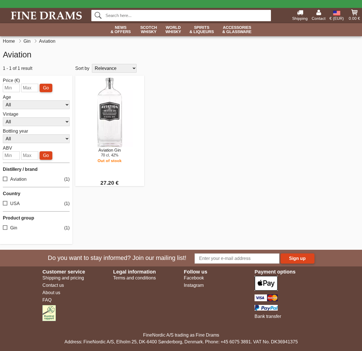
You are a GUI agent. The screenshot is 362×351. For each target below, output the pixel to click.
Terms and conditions (134, 277)
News (121, 29)
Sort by (82, 68)
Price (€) (11, 80)
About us (51, 292)
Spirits (201, 29)
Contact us (53, 285)
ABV (7, 148)
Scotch (148, 29)
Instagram (194, 285)
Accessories (236, 29)
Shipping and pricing (63, 277)
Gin (40, 227)
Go (46, 87)
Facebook (194, 277)
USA (40, 203)
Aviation (40, 179)
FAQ (46, 300)
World (173, 29)
